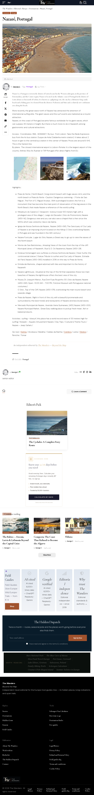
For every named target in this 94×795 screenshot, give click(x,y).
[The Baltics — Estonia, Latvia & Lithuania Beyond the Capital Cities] (15, 526)
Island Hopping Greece (34, 437)
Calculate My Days (44, 497)
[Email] (5, 120)
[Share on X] (5, 109)
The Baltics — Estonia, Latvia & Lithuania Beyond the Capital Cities (15, 540)
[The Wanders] (47, 2)
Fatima (24, 332)
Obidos (83, 332)
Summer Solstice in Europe (68, 670)
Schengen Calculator (58, 666)
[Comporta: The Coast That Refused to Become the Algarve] (47, 526)
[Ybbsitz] (78, 526)
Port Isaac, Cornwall (62, 659)
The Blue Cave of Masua (57, 655)
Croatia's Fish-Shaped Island (40, 670)
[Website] (80, 372)
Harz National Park (34, 655)
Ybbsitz (68, 536)
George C (16, 87)
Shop (12, 606)
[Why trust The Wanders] (82, 573)
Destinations (6, 13)
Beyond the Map (59, 345)
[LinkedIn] (90, 372)
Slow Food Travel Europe (39, 659)
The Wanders (43, 345)
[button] (4, 2)
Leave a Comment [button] (80, 391)
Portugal (14, 13)
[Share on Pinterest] (5, 115)
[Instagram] (87, 372)
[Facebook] (84, 372)
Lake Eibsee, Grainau (37, 662)
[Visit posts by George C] (5, 372)
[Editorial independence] (64, 573)
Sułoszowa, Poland (58, 662)
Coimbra (67, 332)
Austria (68, 532)
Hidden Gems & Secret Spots (19, 532)
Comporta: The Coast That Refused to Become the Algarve (46, 540)
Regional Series (44, 532)
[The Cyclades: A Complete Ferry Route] (47, 423)
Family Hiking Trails (37, 666)
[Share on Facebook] (5, 103)
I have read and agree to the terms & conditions (48, 644)
